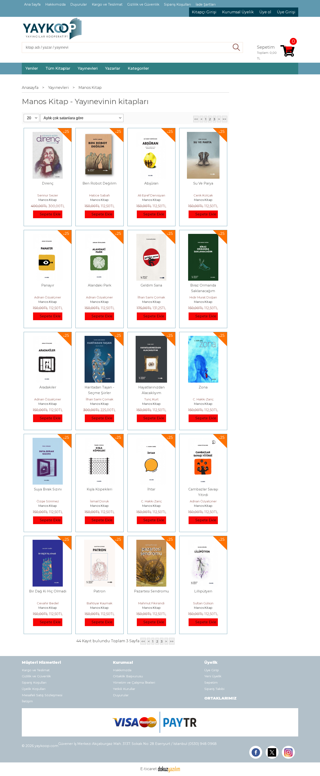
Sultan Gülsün (203, 603)
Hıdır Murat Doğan (203, 297)
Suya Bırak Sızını (48, 489)
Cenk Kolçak (203, 195)
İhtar (151, 489)
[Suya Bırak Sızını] (48, 440)
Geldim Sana (151, 285)
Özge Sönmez (48, 501)
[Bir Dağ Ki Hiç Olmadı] (48, 542)
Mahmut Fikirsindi (151, 603)
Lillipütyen (203, 591)
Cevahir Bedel (48, 603)
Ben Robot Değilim (99, 183)
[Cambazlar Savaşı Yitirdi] (203, 440)
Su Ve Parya (203, 183)
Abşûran (151, 183)
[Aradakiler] (48, 338)
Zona (203, 387)
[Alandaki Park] (100, 236)
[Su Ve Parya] (203, 134)
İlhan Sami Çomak (151, 297)
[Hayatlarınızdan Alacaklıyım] (151, 338)
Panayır (47, 285)
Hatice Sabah (99, 195)
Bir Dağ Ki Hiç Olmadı (47, 591)
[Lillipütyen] (203, 542)
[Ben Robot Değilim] (99, 134)
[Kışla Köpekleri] (100, 440)
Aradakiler (47, 387)
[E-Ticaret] (169, 769)
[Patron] (99, 542)
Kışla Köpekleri (99, 489)
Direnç (47, 183)
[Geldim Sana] (151, 236)
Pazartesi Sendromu (151, 591)
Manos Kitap (47, 200)
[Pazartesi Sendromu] (151, 542)
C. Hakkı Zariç (203, 399)
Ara (236, 47)
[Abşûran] (151, 134)
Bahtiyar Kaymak (99, 603)
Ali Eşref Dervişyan (151, 195)
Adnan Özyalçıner (47, 297)
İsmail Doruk (99, 501)
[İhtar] (151, 440)
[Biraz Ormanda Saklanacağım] (203, 236)
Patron (99, 591)
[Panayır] (48, 236)
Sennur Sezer (47, 195)
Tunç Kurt (151, 399)
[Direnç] (48, 134)
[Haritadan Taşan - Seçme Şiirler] (100, 338)
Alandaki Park (99, 285)
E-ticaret (148, 769)
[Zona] (203, 338)
